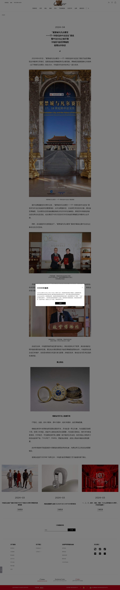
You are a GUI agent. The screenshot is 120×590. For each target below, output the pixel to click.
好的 (60, 303)
